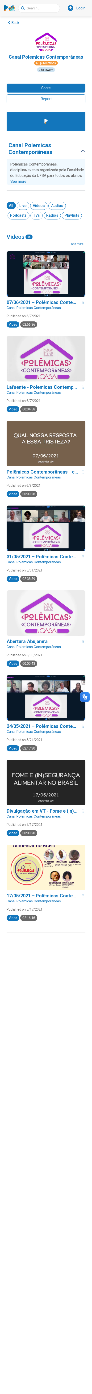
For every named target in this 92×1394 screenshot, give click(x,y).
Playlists (72, 215)
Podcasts (18, 215)
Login (80, 8)
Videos (39, 205)
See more (18, 181)
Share (46, 88)
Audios (57, 205)
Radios (52, 215)
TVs (36, 215)
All (11, 205)
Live (22, 205)
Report (46, 99)
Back (15, 22)
